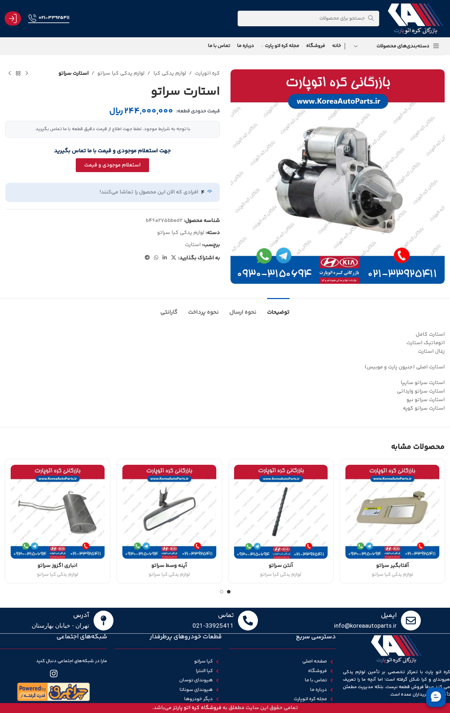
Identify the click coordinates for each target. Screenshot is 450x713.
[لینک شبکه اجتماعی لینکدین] (164, 258)
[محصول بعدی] (9, 73)
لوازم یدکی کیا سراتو (120, 73)
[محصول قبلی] (26, 73)
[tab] (278, 309)
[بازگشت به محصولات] (18, 73)
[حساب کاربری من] (13, 18)
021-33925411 (53, 17)
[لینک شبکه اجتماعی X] (173, 258)
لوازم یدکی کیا (169, 73)
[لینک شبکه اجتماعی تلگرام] (147, 258)
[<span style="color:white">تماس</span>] (248, 620)
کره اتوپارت (207, 73)
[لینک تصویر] (54, 692)
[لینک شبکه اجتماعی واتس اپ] (156, 258)
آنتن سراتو (281, 566)
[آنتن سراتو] (281, 512)
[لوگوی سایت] (415, 18)
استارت (193, 245)
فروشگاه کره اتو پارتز (197, 708)
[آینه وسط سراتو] (169, 512)
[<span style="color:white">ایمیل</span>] (411, 620)
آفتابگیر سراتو (392, 566)
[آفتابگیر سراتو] (392, 512)
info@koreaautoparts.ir (365, 625)
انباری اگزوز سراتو (57, 566)
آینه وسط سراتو (169, 566)
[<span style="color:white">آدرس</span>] (103, 620)
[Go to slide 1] (229, 592)
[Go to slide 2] (221, 592)
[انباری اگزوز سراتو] (58, 512)
